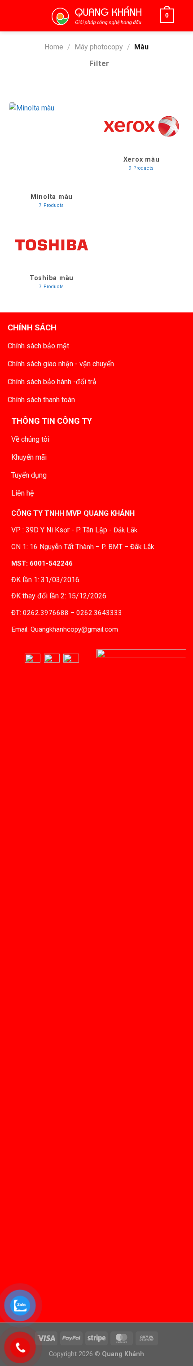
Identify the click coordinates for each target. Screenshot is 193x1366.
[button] (26, 16)
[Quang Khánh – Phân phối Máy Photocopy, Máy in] (96, 15)
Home (53, 47)
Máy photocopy (99, 47)
